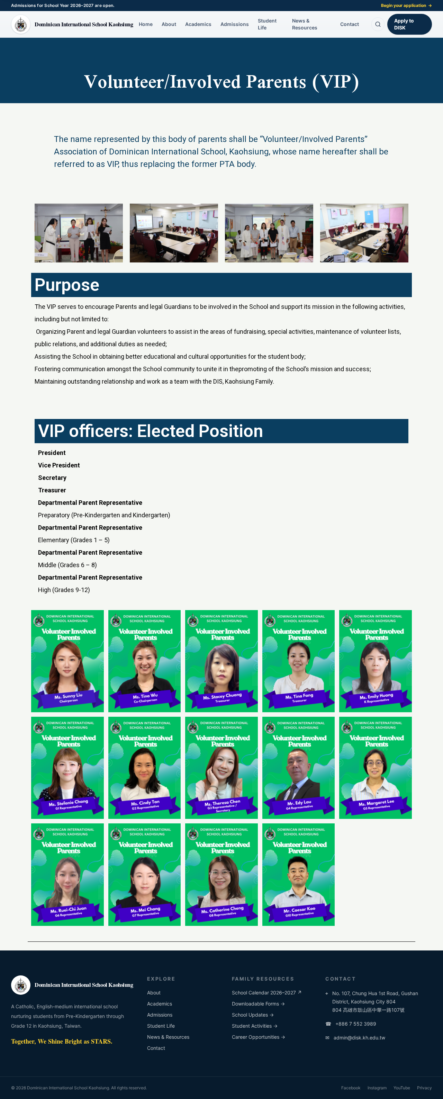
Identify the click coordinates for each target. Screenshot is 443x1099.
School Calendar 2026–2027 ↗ (267, 992)
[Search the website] (378, 24)
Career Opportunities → (258, 1037)
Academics (198, 24)
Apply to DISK (404, 24)
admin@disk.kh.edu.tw (355, 1037)
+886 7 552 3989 (350, 1024)
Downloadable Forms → (258, 1004)
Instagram (377, 1087)
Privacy (424, 1087)
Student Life (267, 24)
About (169, 24)
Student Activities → (255, 1026)
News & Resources (304, 24)
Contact (349, 24)
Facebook (351, 1087)
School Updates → (253, 1015)
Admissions (234, 24)
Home (146, 24)
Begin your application (406, 5)
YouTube (402, 1087)
